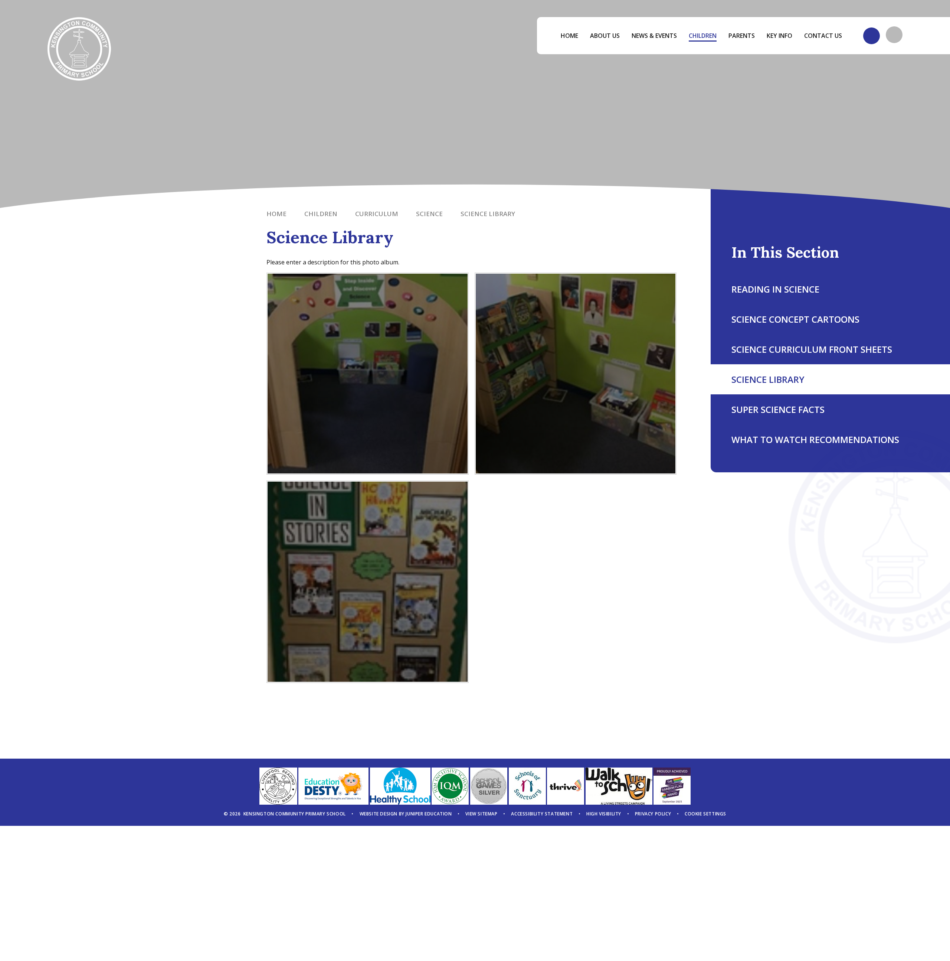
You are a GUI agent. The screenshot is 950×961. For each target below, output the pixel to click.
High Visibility (603, 814)
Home (276, 213)
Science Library (488, 213)
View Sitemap (481, 814)
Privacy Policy (653, 814)
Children (320, 213)
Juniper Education (429, 814)
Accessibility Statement (542, 814)
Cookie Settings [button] (705, 814)
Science (429, 213)
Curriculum (376, 213)
